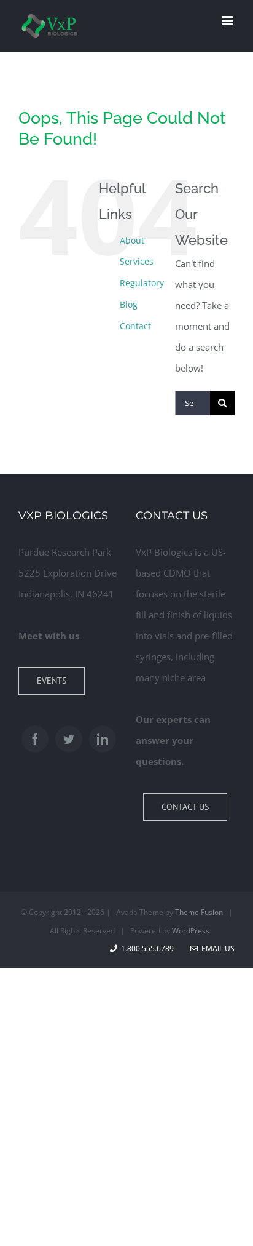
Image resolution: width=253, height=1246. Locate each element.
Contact (135, 326)
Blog (129, 304)
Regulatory (142, 283)
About (132, 240)
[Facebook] (35, 739)
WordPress (190, 930)
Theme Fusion (199, 912)
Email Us (216, 948)
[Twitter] (68, 739)
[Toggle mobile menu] (228, 20)
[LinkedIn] (102, 739)
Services (137, 261)
